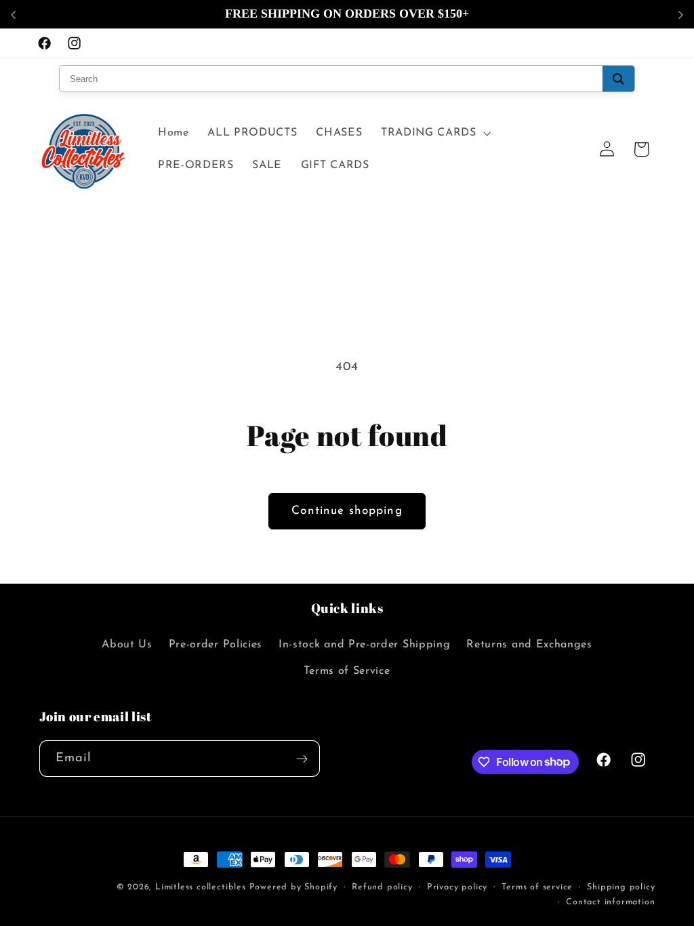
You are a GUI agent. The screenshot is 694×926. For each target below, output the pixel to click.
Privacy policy (457, 887)
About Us (127, 644)
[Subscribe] (302, 758)
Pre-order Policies (215, 644)
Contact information (610, 902)
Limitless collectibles (202, 887)
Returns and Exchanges (529, 644)
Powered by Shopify (293, 887)
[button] (434, 133)
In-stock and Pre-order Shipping (364, 644)
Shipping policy (621, 887)
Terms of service (537, 887)
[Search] (618, 79)
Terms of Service (347, 671)
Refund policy (382, 887)
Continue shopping (347, 511)
